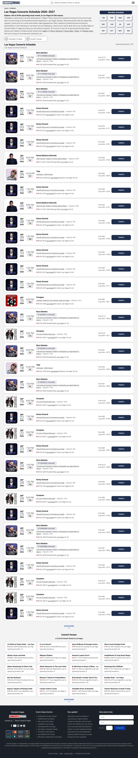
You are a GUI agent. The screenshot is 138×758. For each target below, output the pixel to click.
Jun (111, 24)
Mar (120, 18)
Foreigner (40, 297)
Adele (44, 31)
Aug (128, 24)
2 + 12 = (101, 728)
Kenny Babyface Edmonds (46, 155)
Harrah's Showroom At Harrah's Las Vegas (50, 111)
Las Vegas (60, 64)
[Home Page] (11, 2)
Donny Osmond (56, 31)
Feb (111, 18)
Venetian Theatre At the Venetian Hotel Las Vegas (52, 300)
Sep (103, 31)
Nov (120, 31)
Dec (128, 31)
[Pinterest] (24, 726)
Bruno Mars (69, 31)
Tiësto (76, 31)
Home (6, 8)
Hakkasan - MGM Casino (44, 174)
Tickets (121, 58)
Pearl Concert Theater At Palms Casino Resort (51, 159)
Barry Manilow (42, 53)
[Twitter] (21, 726)
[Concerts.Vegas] (17, 717)
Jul (120, 24)
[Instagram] (18, 726)
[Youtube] (14, 726)
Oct (111, 31)
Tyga (38, 171)
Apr (128, 18)
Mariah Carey (88, 31)
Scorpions (40, 331)
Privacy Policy (68, 753)
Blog (61, 753)
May (103, 24)
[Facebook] (11, 726)
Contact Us (9, 721)
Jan (103, 18)
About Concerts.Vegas (23, 721)
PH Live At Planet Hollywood (45, 334)
